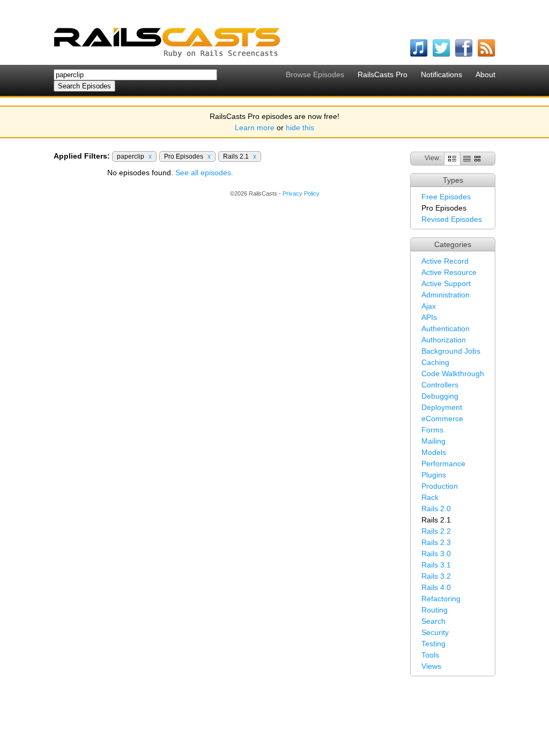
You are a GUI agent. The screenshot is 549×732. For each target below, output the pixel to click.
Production (439, 486)
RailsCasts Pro (382, 74)
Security (435, 632)
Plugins (433, 474)
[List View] (467, 158)
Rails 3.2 (436, 576)
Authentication (445, 328)
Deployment (441, 407)
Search (433, 621)
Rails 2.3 (436, 542)
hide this (300, 127)
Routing (434, 610)
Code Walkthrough (452, 373)
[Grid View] (477, 158)
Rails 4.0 (436, 587)
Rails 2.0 (436, 508)
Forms (432, 429)
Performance (443, 463)
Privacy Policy (301, 193)
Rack (430, 497)
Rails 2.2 (436, 531)
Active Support (446, 283)
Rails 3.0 (436, 553)
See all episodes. (204, 172)
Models (433, 452)
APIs (429, 317)
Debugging (439, 396)
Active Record (445, 261)
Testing (433, 643)
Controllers (439, 384)
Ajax (428, 306)
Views (431, 666)
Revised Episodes (451, 219)
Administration (445, 294)
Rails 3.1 (436, 565)
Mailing (433, 441)
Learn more (254, 127)
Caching (435, 362)
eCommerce (442, 418)
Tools (430, 655)
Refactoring (441, 598)
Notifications (441, 74)
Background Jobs (450, 351)
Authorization (443, 339)
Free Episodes (446, 196)
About (485, 74)
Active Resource (449, 272)
